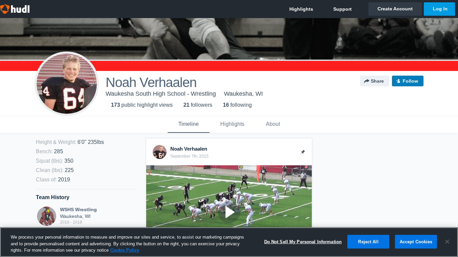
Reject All (368, 241)
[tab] (189, 124)
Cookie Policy (124, 250)
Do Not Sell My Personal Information (303, 241)
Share (377, 81)
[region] (229, 242)
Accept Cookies (416, 241)
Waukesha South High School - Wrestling (161, 93)
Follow (410, 81)
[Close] (447, 241)
